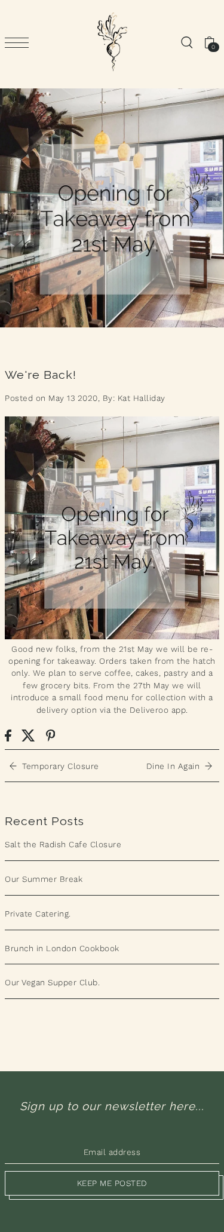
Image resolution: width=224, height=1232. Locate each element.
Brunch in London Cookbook (62, 948)
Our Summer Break (43, 879)
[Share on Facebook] (8, 734)
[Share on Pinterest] (51, 734)
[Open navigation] (20, 42)
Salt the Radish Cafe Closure (63, 844)
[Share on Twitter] (28, 734)
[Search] (186, 42)
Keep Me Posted (112, 1183)
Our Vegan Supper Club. (52, 982)
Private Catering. (38, 913)
